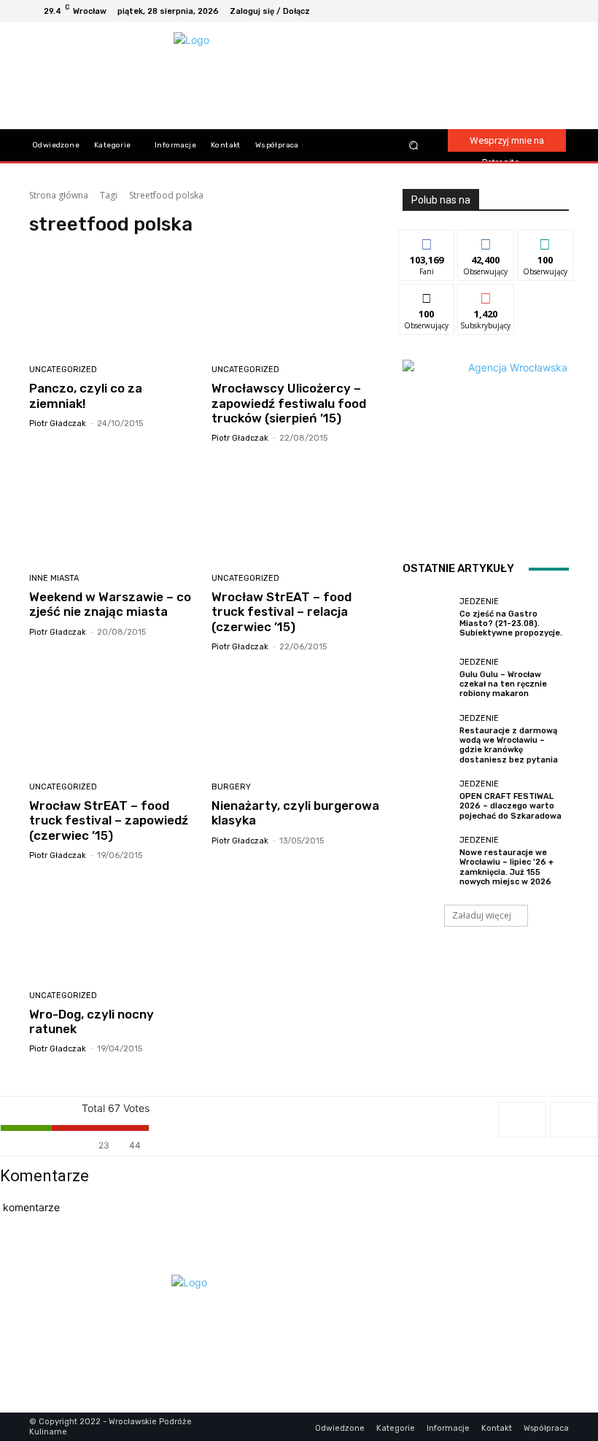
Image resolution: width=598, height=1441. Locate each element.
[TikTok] (539, 11)
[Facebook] (504, 11)
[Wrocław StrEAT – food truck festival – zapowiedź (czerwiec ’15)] (115, 719)
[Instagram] (522, 11)
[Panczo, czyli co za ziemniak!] (115, 301)
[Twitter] (557, 11)
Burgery (231, 787)
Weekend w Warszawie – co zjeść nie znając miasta (110, 604)
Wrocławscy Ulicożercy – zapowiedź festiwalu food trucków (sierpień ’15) (288, 403)
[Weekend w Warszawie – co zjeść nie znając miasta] (115, 510)
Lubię (426, 241)
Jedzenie (479, 602)
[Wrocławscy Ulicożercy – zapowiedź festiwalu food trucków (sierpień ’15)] (297, 301)
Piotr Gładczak (57, 423)
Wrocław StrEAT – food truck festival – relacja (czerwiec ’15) (281, 612)
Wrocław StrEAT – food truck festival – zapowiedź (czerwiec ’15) (108, 820)
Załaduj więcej (481, 915)
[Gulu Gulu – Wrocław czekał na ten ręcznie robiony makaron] (427, 678)
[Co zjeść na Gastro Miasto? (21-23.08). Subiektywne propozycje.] (427, 617)
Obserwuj (486, 241)
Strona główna (58, 195)
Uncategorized (63, 370)
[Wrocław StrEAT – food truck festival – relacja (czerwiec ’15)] (297, 510)
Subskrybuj (485, 295)
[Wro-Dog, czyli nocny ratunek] (115, 927)
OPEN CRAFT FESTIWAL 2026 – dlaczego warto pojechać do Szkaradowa (510, 806)
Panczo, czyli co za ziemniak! (85, 395)
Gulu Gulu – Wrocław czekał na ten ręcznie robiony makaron (503, 684)
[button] (413, 145)
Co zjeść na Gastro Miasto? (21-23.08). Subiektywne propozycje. (510, 623)
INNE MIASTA (54, 578)
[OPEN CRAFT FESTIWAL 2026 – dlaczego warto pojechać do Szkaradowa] (427, 800)
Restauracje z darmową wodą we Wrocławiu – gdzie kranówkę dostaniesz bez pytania (508, 745)
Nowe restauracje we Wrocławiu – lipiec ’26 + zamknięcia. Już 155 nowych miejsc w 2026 (506, 867)
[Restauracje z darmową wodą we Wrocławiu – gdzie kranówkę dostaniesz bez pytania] (427, 739)
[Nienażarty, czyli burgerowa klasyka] (297, 719)
